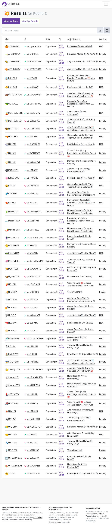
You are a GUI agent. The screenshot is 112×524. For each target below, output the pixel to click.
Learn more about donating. (20, 520)
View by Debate (30, 21)
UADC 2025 (13, 4)
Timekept (53, 520)
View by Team (11, 21)
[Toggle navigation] (106, 4)
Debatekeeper (55, 522)
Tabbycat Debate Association (95, 515)
